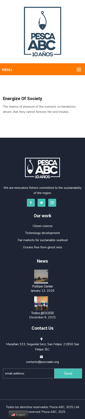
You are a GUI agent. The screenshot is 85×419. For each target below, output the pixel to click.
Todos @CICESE (42, 313)
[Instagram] (52, 203)
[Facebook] (31, 203)
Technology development (42, 233)
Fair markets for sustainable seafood (43, 240)
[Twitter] (41, 203)
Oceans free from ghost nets (42, 247)
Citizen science (43, 226)
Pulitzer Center (42, 286)
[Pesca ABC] (43, 31)
